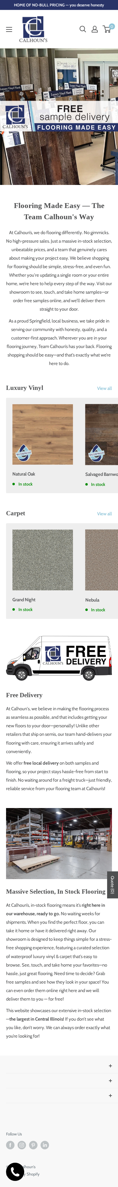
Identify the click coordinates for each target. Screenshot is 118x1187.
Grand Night (23, 599)
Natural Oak (23, 474)
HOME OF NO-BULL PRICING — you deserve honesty (59, 4)
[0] (107, 29)
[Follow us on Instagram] (22, 1145)
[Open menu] (9, 29)
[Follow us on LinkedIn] (45, 1145)
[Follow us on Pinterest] (33, 1145)
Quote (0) (112, 885)
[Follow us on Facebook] (10, 1145)
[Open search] (83, 29)
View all (104, 388)
